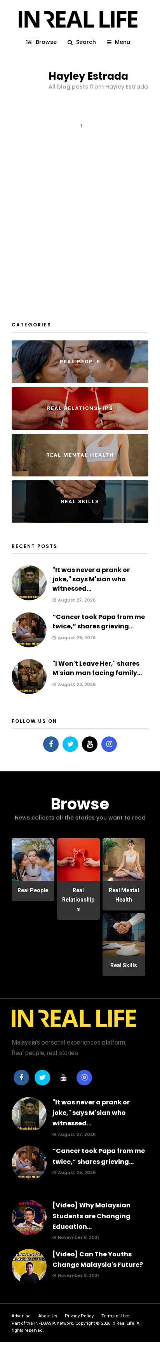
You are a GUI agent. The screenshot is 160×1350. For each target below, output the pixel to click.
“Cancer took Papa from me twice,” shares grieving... (98, 621)
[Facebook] (51, 744)
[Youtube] (89, 744)
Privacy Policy (79, 1316)
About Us (47, 1316)
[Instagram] (109, 744)
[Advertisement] (80, 222)
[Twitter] (70, 744)
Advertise (21, 1316)
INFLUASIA (45, 1323)
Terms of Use (115, 1316)
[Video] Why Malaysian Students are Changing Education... (91, 1216)
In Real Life (122, 1323)
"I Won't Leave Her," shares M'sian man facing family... (97, 668)
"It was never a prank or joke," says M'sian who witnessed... (91, 579)
